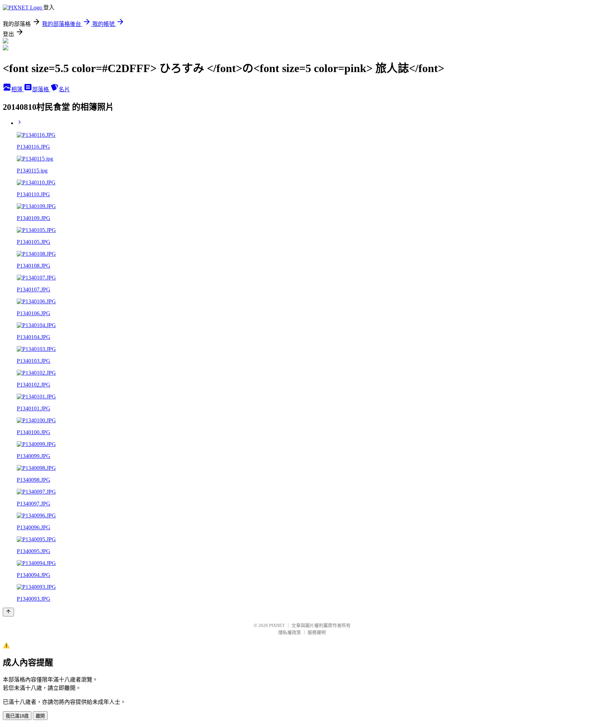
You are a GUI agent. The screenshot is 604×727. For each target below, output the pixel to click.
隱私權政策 (289, 632)
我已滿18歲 (17, 716)
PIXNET (277, 625)
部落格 (41, 89)
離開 (40, 716)
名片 (64, 89)
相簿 (17, 89)
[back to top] (8, 612)
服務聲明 (317, 632)
